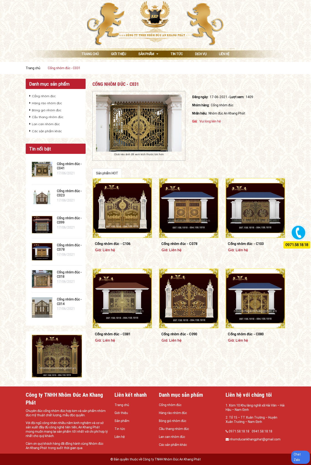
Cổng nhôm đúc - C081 (113, 334)
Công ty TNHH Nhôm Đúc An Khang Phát (172, 459)
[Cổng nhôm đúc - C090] (188, 298)
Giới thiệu (121, 413)
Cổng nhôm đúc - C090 (179, 334)
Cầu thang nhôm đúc (48, 117)
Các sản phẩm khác (47, 131)
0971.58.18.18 (239, 431)
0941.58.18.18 (262, 431)
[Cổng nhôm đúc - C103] (255, 208)
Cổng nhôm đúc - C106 (113, 243)
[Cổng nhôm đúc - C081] (122, 298)
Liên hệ (120, 437)
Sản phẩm (122, 421)
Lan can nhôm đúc (46, 124)
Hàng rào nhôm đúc (47, 103)
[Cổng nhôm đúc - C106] (122, 208)
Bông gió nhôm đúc (46, 110)
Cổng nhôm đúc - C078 (179, 243)
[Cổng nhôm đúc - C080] (255, 298)
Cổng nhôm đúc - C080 (246, 334)
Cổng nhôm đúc (44, 96)
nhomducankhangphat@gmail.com (254, 439)
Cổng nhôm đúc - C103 (246, 243)
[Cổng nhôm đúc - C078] (188, 208)
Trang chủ (122, 405)
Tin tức (120, 429)
